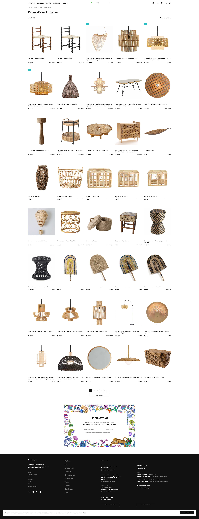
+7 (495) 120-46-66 (142, 465)
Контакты (64, 3)
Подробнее (82, 513)
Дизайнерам (56, 3)
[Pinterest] (36, 492)
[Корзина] (166, 3)
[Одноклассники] (40, 492)
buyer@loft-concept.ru (142, 481)
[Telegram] (33, 492)
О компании (40, 3)
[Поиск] (153, 3)
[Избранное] (162, 3)
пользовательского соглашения (102, 432)
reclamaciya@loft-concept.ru (144, 476)
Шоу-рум (48, 3)
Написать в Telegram (144, 488)
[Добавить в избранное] (53, 24)
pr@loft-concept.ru (142, 479)
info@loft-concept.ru (142, 474)
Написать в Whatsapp (144, 485)
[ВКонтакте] (29, 492)
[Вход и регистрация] (170, 3)
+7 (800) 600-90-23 (142, 468)
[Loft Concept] (99, 3)
